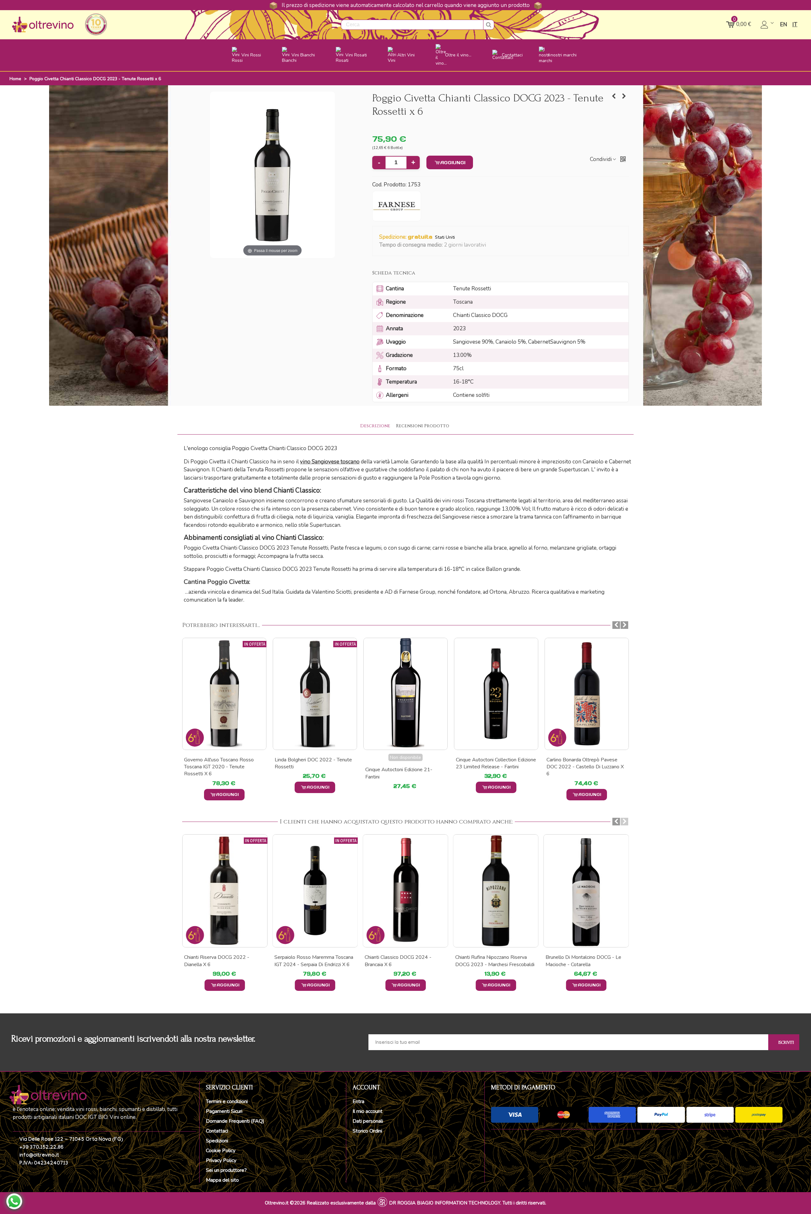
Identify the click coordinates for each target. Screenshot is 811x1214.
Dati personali (368, 1121)
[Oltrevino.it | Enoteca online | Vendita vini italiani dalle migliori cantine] (42, 24)
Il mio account (367, 1111)
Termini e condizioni (227, 1101)
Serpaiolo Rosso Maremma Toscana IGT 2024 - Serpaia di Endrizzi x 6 (313, 961)
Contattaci (217, 1130)
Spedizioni (217, 1140)
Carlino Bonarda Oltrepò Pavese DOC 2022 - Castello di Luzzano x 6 (585, 767)
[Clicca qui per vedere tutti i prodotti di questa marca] (396, 206)
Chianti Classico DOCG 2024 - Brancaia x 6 (398, 961)
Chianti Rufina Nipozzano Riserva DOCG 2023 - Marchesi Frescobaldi (494, 961)
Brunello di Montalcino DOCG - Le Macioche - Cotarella (583, 961)
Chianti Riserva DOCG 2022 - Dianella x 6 (216, 961)
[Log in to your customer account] (768, 24)
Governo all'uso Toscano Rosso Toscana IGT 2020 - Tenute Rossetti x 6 (219, 767)
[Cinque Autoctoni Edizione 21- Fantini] (405, 694)
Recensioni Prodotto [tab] (422, 426)
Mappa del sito (222, 1180)
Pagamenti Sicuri (224, 1111)
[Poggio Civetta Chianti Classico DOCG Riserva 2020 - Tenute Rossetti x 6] (614, 96)
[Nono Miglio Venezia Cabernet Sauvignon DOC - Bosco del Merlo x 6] (624, 96)
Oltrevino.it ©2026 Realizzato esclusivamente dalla (320, 1203)
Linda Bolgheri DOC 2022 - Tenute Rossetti (313, 763)
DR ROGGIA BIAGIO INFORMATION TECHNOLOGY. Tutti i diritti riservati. (467, 1203)
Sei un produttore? (226, 1170)
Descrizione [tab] (375, 426)
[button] (490, 245)
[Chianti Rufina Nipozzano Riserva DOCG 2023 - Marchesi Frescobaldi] (496, 891)
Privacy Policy (221, 1160)
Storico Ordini (367, 1130)
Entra (358, 1101)
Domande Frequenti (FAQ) (235, 1121)
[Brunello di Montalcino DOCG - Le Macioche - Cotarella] (586, 891)
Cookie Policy (220, 1150)
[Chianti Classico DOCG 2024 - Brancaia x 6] (405, 891)
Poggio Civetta (216, 582)
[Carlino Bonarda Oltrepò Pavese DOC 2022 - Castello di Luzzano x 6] (587, 694)
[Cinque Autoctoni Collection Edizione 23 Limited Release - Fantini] (496, 694)
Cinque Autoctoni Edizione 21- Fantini (398, 773)
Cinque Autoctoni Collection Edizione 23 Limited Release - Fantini (496, 763)
